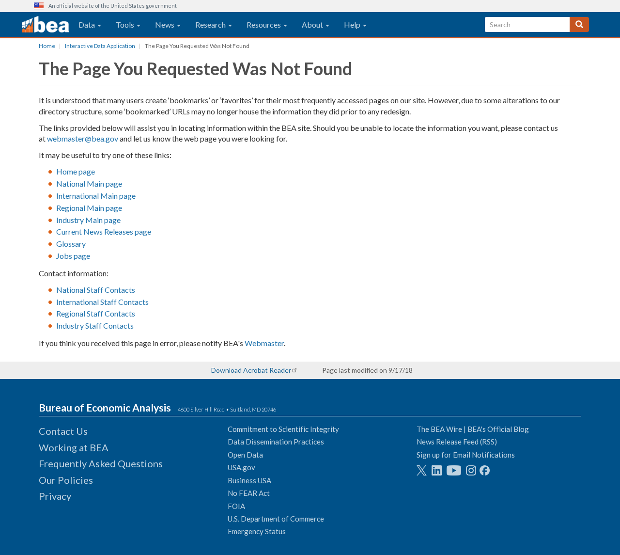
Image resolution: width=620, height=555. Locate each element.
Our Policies (66, 480)
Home (47, 45)
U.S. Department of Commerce (276, 518)
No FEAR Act (249, 493)
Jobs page (73, 255)
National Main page (89, 183)
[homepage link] (45, 25)
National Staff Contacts (95, 289)
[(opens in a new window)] (422, 470)
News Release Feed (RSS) (457, 441)
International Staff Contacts (102, 301)
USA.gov (241, 467)
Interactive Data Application (100, 45)
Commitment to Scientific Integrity (283, 429)
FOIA (236, 506)
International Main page (96, 195)
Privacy (55, 496)
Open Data (245, 454)
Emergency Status (257, 531)
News (165, 24)
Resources (264, 24)
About (313, 24)
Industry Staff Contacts (95, 325)
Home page (75, 171)
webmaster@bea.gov (82, 138)
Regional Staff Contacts (95, 313)
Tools (126, 24)
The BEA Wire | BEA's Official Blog (473, 429)
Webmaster (264, 343)
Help (353, 24)
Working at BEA (73, 447)
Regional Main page (89, 207)
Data (87, 24)
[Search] (579, 24)
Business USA (249, 480)
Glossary (71, 243)
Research (211, 24)
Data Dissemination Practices (276, 441)
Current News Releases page (103, 231)
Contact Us (63, 431)
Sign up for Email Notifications (466, 454)
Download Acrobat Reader (251, 370)
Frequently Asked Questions (101, 463)
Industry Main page (88, 219)
